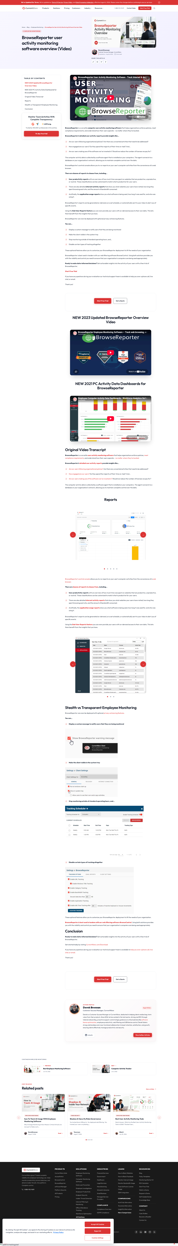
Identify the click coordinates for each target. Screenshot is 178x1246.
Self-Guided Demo (145, 1197)
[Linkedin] (141, 1232)
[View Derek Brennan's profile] (94, 52)
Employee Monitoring (37, 27)
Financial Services (103, 1173)
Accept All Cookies (97, 1224)
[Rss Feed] (154, 1232)
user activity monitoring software (101, 455)
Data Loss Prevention (83, 1185)
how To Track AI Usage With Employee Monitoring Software (40, 1120)
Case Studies (143, 1213)
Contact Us (142, 1220)
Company (143, 1206)
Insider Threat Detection (84, 1198)
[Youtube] (145, 1232)
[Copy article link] (93, 62)
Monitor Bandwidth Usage (126, 1183)
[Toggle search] (154, 8)
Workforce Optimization (84, 1214)
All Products (59, 1193)
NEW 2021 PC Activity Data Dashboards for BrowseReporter (41, 91)
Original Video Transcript (34, 97)
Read (59, 1133)
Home (23, 27)
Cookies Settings (97, 1238)
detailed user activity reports (90, 463)
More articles (150, 1089)
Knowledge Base (144, 1200)
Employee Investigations (84, 1188)
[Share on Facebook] (105, 62)
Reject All (97, 1231)
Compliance (102, 1205)
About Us (142, 1210)
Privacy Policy (68, 2)
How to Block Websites (125, 1173)
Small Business (101, 1193)
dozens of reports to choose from (85, 587)
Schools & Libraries (103, 1190)
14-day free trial (41, 134)
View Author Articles (142, 1035)
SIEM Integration (123, 1193)
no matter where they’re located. (127, 458)
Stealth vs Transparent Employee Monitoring (41, 105)
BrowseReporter (60, 1183)
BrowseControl (60, 1180)
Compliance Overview (104, 1209)
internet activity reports (95, 600)
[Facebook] (136, 1232)
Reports (28, 101)
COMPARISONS (124, 1198)
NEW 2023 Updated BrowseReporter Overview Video (38, 84)
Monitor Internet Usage (125, 1180)
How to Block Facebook (125, 1176)
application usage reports (90, 608)
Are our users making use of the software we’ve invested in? (90, 479)
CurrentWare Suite (61, 1173)
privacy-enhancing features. (114, 713)
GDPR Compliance (103, 1213)
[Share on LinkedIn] (97, 62)
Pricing (66, 8)
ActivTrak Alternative (125, 1202)
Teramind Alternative (125, 1206)
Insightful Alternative (125, 1209)
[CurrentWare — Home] (30, 8)
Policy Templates (144, 1176)
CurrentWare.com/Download (97, 945)
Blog (28, 27)
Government (101, 1176)
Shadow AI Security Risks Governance (85, 1119)
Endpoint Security (81, 1195)
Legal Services (101, 1183)
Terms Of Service (57, 2)
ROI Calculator (144, 1183)
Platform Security (60, 1190)
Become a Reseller (145, 1217)
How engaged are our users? (79, 474)
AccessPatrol (59, 1176)
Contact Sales (131, 8)
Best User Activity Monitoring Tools (129, 1119)
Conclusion (29, 109)
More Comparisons (124, 1213)
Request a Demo (144, 1193)
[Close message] (159, 2)
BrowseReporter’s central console (77, 579)
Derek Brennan (104, 50)
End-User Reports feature (82, 624)
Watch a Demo (144, 1190)
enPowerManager (61, 1187)
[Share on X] (101, 62)
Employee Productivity (83, 1192)
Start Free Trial (145, 8)
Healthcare (100, 1180)
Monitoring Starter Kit (146, 1180)
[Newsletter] (150, 1232)
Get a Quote (120, 301)
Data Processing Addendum (85, 2)
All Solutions (80, 1217)
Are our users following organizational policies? (86, 469)
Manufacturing (102, 1187)
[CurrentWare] (31, 1170)
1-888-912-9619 (119, 8)
